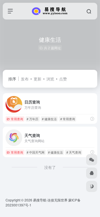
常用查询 (17, 119)
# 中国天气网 (35, 152)
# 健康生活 (49, 119)
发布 (25, 79)
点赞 (63, 79)
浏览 (50, 79)
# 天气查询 (73, 152)
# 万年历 (32, 119)
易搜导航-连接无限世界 (50, 200)
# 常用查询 (67, 119)
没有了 (50, 167)
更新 (37, 79)
